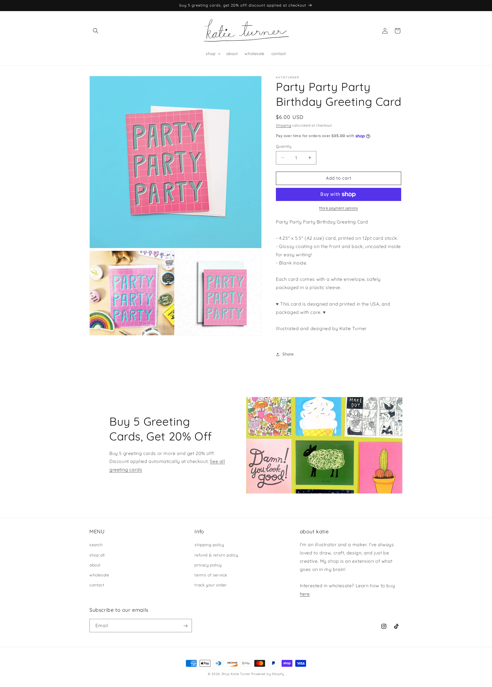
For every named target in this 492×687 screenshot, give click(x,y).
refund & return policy (216, 555)
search (96, 545)
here (305, 594)
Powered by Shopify (267, 674)
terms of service (210, 575)
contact (96, 585)
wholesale (99, 575)
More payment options (338, 208)
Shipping (283, 125)
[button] (95, 31)
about (95, 565)
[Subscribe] (185, 626)
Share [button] (288, 354)
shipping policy (209, 545)
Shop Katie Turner (236, 674)
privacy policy (208, 565)
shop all (97, 555)
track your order (210, 585)
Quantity (283, 146)
